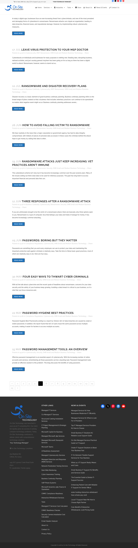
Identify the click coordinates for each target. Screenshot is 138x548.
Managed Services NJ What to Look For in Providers (83, 419)
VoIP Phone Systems (49, 483)
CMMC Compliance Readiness (52, 493)
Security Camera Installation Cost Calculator (53, 516)
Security (49, 128)
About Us (88, 7)
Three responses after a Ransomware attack (56, 201)
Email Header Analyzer (50, 521)
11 (75, 383)
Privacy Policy (46, 534)
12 (81, 383)
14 (92, 383)
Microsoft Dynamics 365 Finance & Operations (54, 488)
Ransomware (45, 53)
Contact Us (115, 7)
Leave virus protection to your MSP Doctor (54, 49)
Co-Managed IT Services (50, 414)
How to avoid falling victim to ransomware (56, 125)
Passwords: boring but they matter (49, 240)
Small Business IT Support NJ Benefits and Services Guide (84, 471)
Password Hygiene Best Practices (48, 312)
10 (69, 383)
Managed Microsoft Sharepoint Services (52, 441)
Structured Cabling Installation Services (52, 420)
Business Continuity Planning (52, 478)
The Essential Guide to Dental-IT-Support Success (83, 479)
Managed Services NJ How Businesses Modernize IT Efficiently (83, 412)
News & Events (101, 7)
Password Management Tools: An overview (55, 349)
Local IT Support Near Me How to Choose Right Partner (83, 501)
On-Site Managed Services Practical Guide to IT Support (84, 441)
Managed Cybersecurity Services (53, 455)
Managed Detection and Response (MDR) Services (54, 461)
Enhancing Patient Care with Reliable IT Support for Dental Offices (84, 486)
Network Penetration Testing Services (55, 466)
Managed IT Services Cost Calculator (55, 506)
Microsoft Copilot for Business (52, 432)
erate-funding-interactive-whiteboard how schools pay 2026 (84, 493)
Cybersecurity (31, 53)
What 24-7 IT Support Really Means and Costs (83, 464)
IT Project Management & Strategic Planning (54, 426)
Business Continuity (32, 89)
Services (47, 7)
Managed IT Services (49, 410)
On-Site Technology (69, 545)
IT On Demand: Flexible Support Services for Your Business (82, 456)
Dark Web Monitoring (49, 470)
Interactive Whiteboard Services (53, 498)
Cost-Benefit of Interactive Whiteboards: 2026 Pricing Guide (82, 508)
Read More (18, 33)
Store (79, 7)
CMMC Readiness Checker (51, 510)
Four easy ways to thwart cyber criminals (56, 276)
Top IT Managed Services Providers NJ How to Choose (83, 427)
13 (86, 383)
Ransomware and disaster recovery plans (54, 86)
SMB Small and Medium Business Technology (66, 53)
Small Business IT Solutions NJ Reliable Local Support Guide (82, 434)
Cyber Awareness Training (51, 474)
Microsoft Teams (47, 447)
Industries (59, 7)
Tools (69, 7)
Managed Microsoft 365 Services (53, 436)
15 (12, 388)
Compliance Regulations (34, 243)
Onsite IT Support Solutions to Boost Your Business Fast (84, 449)
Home (39, 7)
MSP (38, 53)
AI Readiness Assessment (50, 451)
